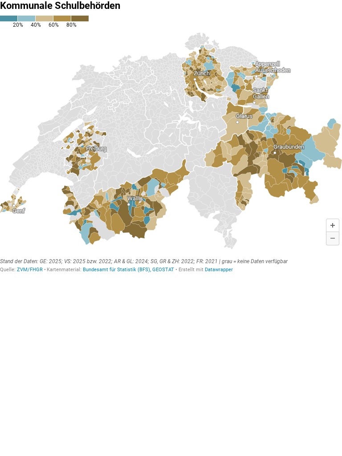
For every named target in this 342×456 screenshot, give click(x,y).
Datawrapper (219, 270)
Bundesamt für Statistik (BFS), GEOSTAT (128, 270)
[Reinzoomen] (332, 225)
